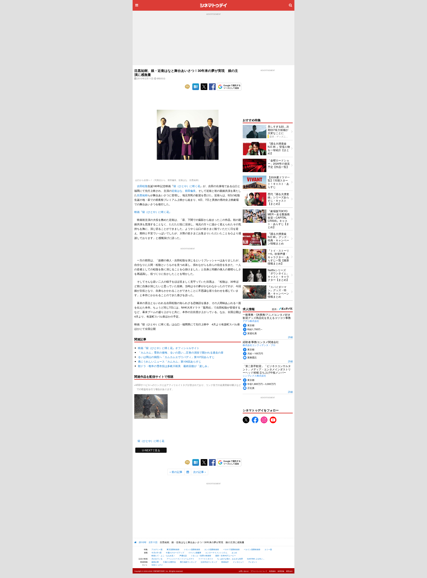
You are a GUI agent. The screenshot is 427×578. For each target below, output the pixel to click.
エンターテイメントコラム (216, 552)
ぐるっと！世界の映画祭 (201, 555)
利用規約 (272, 571)
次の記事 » (199, 472)
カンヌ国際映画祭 (211, 549)
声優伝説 (183, 555)
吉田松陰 (142, 186)
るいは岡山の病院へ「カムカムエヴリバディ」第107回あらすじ (176, 357)
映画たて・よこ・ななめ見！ (163, 555)
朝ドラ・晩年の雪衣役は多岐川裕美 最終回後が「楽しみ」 (174, 366)
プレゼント (252, 561)
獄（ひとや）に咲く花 (186, 186)
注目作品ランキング (209, 561)
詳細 (290, 337)
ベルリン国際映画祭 (252, 549)
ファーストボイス (205, 558)
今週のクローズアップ (175, 552)
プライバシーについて (259, 571)
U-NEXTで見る (151, 450)
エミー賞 (268, 549)
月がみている (156, 558)
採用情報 (281, 571)
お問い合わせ (244, 571)
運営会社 (289, 571)
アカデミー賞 (156, 549)
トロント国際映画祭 (192, 549)
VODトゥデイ (157, 564)
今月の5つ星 (156, 552)
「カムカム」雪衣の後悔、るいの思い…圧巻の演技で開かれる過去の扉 (180, 352)
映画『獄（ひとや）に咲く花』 (153, 212)
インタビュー (238, 561)
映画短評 (225, 561)
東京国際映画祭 (173, 549)
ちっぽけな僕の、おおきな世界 (230, 558)
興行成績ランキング (188, 561)
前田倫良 (190, 191)
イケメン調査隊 (194, 552)
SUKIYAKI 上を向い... (255, 558)
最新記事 (155, 561)
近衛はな (177, 191)
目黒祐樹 (142, 195)
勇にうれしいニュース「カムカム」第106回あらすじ (169, 361)
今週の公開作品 (169, 561)
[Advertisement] (213, 40)
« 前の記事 (175, 472)
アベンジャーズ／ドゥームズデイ (180, 558)
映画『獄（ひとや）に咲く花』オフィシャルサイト (168, 348)
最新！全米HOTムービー (225, 555)
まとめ (234, 552)
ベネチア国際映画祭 (231, 549)
